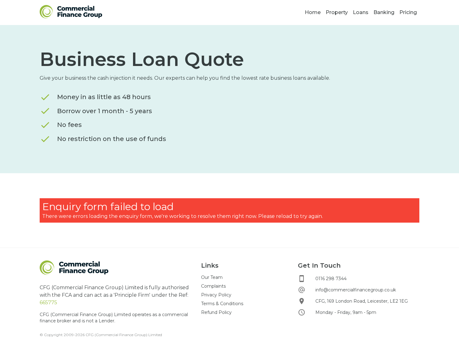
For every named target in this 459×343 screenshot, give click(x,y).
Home (313, 12)
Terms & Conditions (222, 303)
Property (337, 12)
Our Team (212, 277)
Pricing (408, 12)
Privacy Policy (216, 295)
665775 (48, 302)
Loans (360, 12)
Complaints (213, 286)
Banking (383, 12)
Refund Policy (216, 312)
